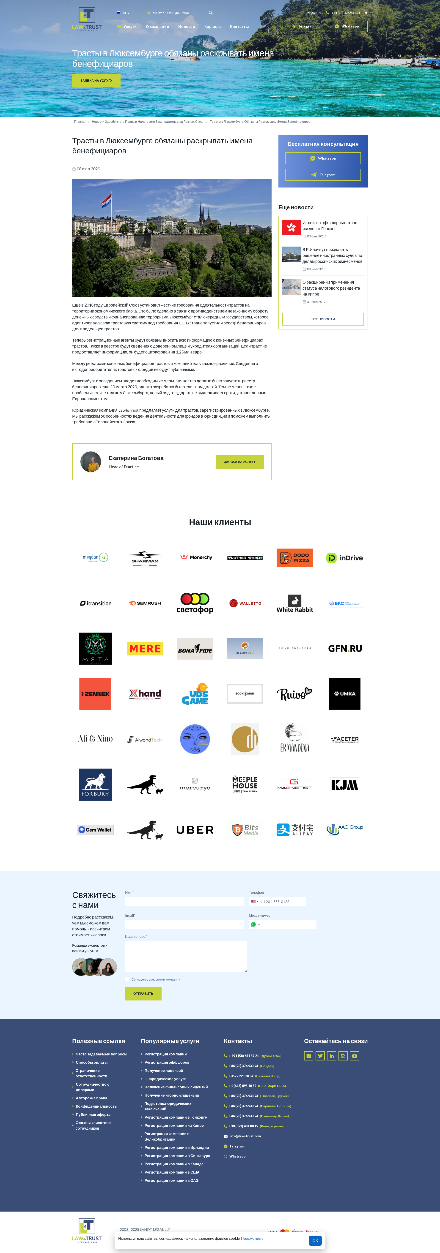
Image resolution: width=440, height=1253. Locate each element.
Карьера (212, 26)
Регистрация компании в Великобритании (167, 1136)
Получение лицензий (164, 1070)
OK (315, 1240)
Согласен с (140, 979)
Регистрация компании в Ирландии (177, 1147)
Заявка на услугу (96, 80)
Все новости (323, 319)
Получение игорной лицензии (172, 1095)
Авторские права (91, 1098)
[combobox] (254, 901)
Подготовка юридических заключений (167, 1106)
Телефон (256, 892)
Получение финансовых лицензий (176, 1087)
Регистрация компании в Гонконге (176, 1117)
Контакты (239, 26)
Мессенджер (259, 915)
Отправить (143, 993)
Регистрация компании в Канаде (174, 1164)
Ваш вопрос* (136, 936)
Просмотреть (252, 1238)
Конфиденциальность (96, 1106)
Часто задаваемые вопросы (101, 1054)
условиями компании (164, 979)
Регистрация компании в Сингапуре (177, 1155)
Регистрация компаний (166, 1054)
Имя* (129, 892)
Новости (186, 26)
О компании (157, 26)
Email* (130, 915)
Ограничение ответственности (91, 1073)
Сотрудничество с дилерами (92, 1087)
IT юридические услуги (166, 1078)
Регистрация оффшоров (167, 1062)
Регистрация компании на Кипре (174, 1125)
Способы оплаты (92, 1062)
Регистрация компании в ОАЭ (171, 1180)
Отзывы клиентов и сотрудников (94, 1125)
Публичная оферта (93, 1114)
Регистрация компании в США (172, 1172)
